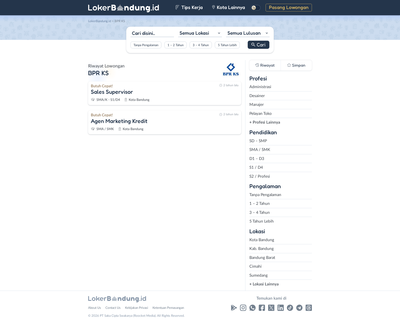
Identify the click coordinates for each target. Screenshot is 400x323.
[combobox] (200, 33)
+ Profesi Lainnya (264, 122)
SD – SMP (258, 141)
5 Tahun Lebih (227, 45)
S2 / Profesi (259, 177)
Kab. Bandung (261, 249)
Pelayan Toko (260, 114)
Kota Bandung (261, 240)
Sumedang (258, 275)
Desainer (257, 96)
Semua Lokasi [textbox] (194, 33)
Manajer (256, 105)
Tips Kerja (191, 7)
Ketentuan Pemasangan (168, 307)
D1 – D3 (256, 159)
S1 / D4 (256, 168)
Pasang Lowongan (289, 7)
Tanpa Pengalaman (146, 45)
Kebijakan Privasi (136, 307)
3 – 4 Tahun (201, 45)
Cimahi (255, 267)
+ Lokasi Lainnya (264, 284)
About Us (94, 307)
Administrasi (260, 87)
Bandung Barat (262, 258)
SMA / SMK (259, 150)
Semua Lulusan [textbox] (244, 33)
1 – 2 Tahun (176, 45)
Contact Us (113, 307)
